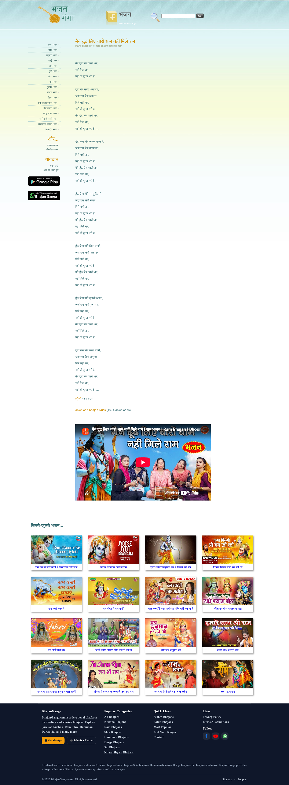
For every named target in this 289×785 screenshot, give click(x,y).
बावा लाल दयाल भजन (47, 124)
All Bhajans (111, 716)
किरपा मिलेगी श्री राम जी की (227, 567)
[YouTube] (215, 736)
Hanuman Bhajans (116, 737)
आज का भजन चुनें (51, 170)
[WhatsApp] (224, 736)
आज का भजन (52, 145)
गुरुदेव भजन (52, 87)
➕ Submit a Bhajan (81, 740)
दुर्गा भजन (53, 71)
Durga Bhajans (114, 742)
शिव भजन (52, 50)
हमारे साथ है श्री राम (227, 650)
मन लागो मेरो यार (56, 650)
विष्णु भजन (52, 97)
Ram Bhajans (113, 727)
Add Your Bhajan (165, 732)
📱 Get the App (53, 740)
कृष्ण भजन (52, 44)
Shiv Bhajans (112, 732)
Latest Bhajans (163, 722)
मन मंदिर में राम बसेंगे (113, 608)
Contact (159, 737)
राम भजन (53, 81)
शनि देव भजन (51, 129)
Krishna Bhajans (115, 722)
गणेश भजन (52, 76)
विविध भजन (52, 92)
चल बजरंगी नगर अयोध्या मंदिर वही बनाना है (170, 608)
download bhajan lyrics (90, 410)
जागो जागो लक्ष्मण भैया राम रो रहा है (113, 650)
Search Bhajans (163, 716)
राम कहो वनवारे (56, 608)
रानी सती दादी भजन (48, 118)
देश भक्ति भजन (50, 108)
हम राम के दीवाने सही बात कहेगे (170, 691)
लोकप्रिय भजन (52, 149)
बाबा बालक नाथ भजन (47, 102)
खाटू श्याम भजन (50, 113)
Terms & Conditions (216, 722)
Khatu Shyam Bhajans (118, 752)
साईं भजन (52, 60)
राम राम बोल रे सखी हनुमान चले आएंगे (56, 691)
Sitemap (227, 779)
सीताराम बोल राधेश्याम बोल (228, 608)
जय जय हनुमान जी (171, 650)
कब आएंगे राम (228, 691)
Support (242, 779)
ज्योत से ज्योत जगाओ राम (113, 567)
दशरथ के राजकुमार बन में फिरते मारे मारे (170, 567)
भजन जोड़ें (54, 166)
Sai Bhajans (112, 747)
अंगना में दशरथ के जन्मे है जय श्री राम (113, 691)
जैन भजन (53, 65)
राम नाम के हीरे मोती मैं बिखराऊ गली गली (56, 567)
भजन (127, 18)
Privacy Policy (212, 716)
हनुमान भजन (51, 55)
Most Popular (162, 727)
